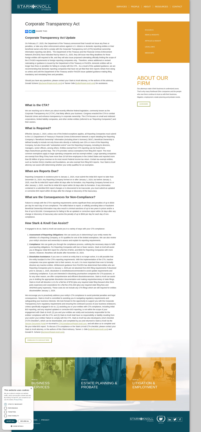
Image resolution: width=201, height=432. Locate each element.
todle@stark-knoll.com (85, 83)
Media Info (149, 53)
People (135, 6)
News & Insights (152, 35)
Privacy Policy (18, 400)
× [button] (31, 388)
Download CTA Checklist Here (38, 340)
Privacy (45, 420)
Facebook (180, 419)
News (34, 420)
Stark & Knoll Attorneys (141, 419)
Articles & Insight (153, 41)
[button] (17, 426)
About (147, 6)
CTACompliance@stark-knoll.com (72, 324)
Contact (177, 6)
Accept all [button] (11, 421)
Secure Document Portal (35, 324)
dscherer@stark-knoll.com (50, 83)
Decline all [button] (24, 421)
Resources (161, 6)
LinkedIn (170, 419)
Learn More (143, 104)
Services (121, 6)
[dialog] (18, 408)
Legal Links (150, 47)
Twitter (175, 419)
